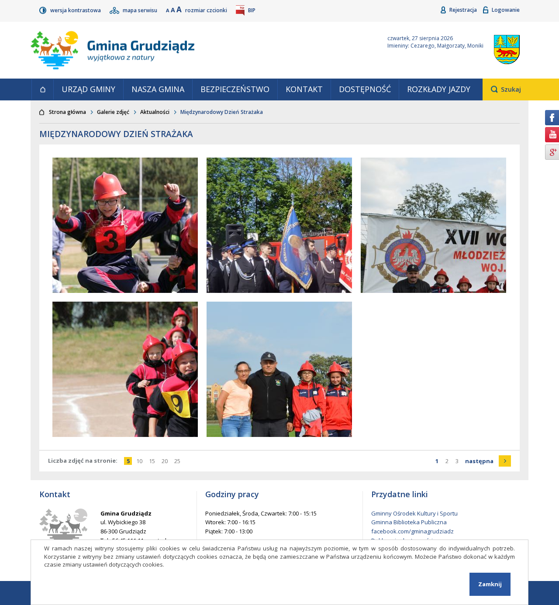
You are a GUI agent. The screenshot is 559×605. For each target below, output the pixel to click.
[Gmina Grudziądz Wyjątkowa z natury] (199, 50)
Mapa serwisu (141, 10)
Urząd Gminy (88, 89)
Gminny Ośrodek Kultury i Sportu (414, 513)
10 (140, 461)
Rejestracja (463, 10)
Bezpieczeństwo (234, 89)
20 (166, 461)
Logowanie (506, 10)
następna (488, 461)
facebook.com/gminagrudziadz (412, 531)
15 (153, 461)
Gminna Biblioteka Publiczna (409, 522)
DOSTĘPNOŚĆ (365, 89)
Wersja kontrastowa (76, 10)
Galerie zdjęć (113, 112)
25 (178, 461)
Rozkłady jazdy (438, 89)
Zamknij (490, 584)
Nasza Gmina (157, 89)
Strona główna (42, 89)
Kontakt (304, 89)
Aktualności (154, 112)
